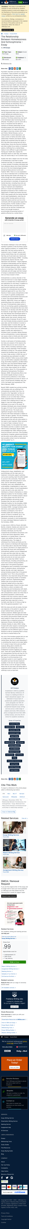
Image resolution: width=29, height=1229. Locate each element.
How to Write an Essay (9, 1022)
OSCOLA (22, 797)
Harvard (21, 793)
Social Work (13, 33)
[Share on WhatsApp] (20, 68)
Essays (6, 33)
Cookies (3, 1222)
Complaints (4, 1168)
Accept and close (6, 30)
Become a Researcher (7, 1174)
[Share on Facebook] (10, 68)
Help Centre (4, 1171)
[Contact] (23, 2)
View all (24, 818)
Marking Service (7, 971)
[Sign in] (27, 2)
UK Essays (6, 47)
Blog (2, 1154)
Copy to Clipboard (8, 811)
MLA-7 (15, 793)
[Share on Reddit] (15, 68)
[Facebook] (2, 1177)
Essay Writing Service (7, 1118)
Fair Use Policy (5, 1165)
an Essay (14, 962)
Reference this (7, 63)
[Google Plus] (12, 1177)
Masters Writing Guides (9, 1032)
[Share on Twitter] (12, 68)
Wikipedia (14, 797)
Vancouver (5, 797)
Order (20, 2)
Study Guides (5, 1144)
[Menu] (2, 2)
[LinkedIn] (7, 1177)
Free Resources (5, 1148)
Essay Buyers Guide (8, 1025)
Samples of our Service (9, 974)
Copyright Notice (6, 1219)
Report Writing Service (8, 966)
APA (3, 793)
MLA (9, 793)
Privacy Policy (5, 1213)
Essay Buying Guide (7, 1151)
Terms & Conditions (7, 1216)
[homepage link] (2, 33)
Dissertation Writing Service (9, 1121)
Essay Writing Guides (8, 1030)
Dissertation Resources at (13, 1019)
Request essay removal (9, 896)
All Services (4, 1130)
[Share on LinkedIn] (17, 68)
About (3, 1162)
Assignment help (6, 1127)
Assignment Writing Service (10, 969)
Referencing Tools (7, 1027)
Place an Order (14, 1067)
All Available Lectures (8, 987)
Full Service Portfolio (8, 976)
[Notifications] (25, 2)
